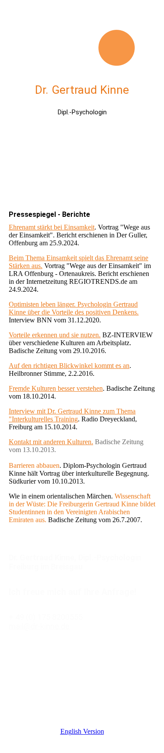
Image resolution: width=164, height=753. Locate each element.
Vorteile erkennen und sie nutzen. (55, 335)
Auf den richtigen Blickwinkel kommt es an (69, 365)
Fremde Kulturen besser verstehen (56, 388)
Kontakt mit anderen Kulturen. (51, 441)
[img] (82, 33)
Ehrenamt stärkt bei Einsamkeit (51, 227)
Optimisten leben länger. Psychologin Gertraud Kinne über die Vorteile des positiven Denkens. (74, 308)
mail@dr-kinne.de (39, 626)
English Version (82, 731)
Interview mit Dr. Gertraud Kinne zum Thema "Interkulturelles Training (72, 415)
